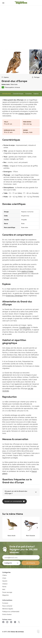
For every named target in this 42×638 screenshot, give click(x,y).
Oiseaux (5, 584)
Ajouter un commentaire (13, 501)
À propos (5, 603)
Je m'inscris (30, 563)
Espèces (36, 93)
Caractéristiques (18, 93)
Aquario (4, 581)
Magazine (5, 595)
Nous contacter (7, 606)
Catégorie (8, 563)
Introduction (6, 93)
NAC (3, 589)
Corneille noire (24, 327)
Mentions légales (7, 609)
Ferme (4, 586)
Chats (4, 578)
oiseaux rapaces (24, 113)
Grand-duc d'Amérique (14, 296)
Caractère (28, 93)
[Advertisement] (21, 27)
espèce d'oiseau (27, 271)
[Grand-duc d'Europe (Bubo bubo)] (14, 61)
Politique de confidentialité (10, 611)
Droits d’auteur (7, 614)
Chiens (4, 575)
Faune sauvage (7, 592)
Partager (37, 77)
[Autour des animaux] (21, 2)
